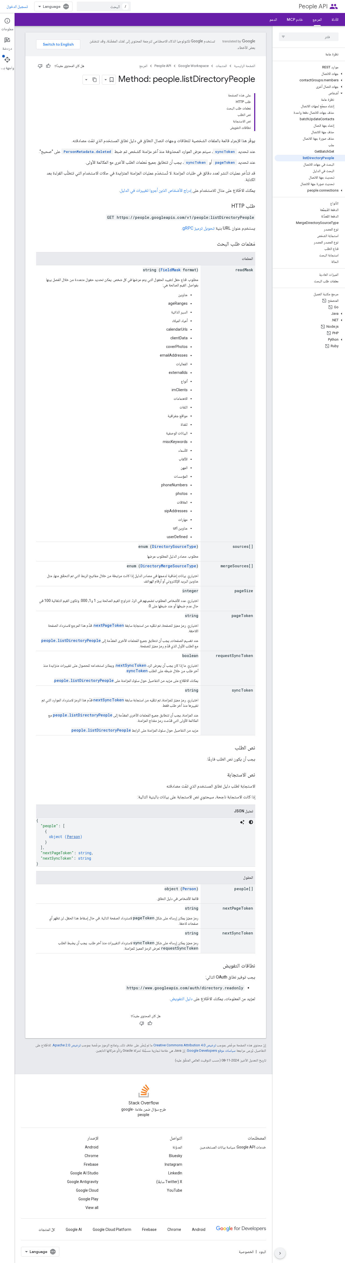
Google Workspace (193, 66)
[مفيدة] (48, 66)
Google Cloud (87, 1190)
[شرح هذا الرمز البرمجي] (242, 822)
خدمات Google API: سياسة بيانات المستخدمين (233, 1147)
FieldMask (171, 269)
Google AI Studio (84, 1173)
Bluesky (175, 1156)
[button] (310, 74)
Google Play (88, 1199)
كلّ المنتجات (47, 1229)
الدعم (273, 19)
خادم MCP (295, 19)
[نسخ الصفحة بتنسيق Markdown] (94, 79)
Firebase (91, 1164)
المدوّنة (177, 1147)
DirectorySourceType (174, 546)
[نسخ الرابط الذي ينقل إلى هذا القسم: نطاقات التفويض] (217, 966)
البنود (262, 1251)
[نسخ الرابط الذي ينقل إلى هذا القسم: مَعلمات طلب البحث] (211, 244)
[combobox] (104, 6)
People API (313, 6)
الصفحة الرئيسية (244, 66)
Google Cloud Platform (112, 1229)
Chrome (91, 1156)
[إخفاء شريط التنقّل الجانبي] (280, 1253)
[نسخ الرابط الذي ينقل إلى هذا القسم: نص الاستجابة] (221, 775)
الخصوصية (246, 1251)
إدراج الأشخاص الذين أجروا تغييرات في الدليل (155, 190)
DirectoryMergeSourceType (168, 565)
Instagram (173, 1164)
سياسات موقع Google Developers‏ (211, 1050)
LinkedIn (175, 1173)
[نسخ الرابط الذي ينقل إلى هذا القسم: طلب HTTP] (225, 206)
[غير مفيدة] (40, 66)
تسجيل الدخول (17, 6)
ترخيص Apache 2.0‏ (67, 1045)
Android (91, 1147)
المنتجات (221, 66)
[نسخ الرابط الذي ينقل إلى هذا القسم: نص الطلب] (229, 748)
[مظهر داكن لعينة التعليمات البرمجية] (251, 822)
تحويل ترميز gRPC (198, 228)
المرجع (317, 19)
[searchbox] (309, 36)
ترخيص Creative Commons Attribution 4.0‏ (184, 1045)
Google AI (74, 1229)
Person (73, 836)
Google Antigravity (82, 1182)
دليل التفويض (181, 998)
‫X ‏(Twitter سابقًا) (169, 1182)
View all (91, 1207)
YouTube (174, 1190)
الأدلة (335, 19)
